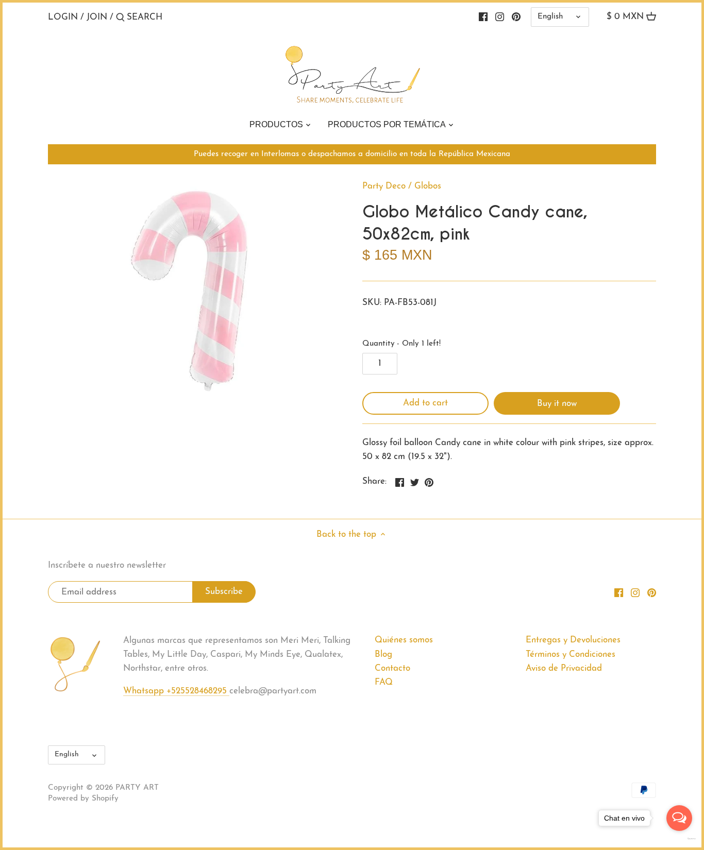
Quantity (401, 344)
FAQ (384, 682)
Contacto (392, 668)
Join (97, 17)
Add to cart (425, 403)
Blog (383, 654)
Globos (427, 186)
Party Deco (384, 186)
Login (63, 17)
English (550, 17)
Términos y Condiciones (570, 654)
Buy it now (557, 403)
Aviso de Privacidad (564, 668)
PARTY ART (137, 788)
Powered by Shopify (83, 799)
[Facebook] (483, 17)
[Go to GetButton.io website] (679, 839)
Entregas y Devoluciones (573, 640)
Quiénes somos (404, 640)
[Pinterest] (516, 17)
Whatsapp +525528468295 (176, 691)
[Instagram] (499, 17)
